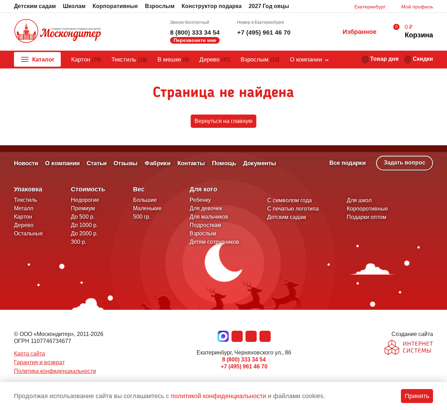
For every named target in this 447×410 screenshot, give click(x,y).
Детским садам (35, 6)
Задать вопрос (404, 163)
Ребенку (200, 200)
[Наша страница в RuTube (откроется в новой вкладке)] (265, 336)
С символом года (289, 200)
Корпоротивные (367, 209)
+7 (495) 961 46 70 (264, 32)
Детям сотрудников (214, 242)
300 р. (78, 242)
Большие (145, 200)
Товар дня (384, 59)
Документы (259, 163)
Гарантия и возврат (39, 362)
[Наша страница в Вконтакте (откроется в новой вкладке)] (237, 336)
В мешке (173, 59)
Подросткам (205, 225)
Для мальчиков (209, 217)
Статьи (97, 163)
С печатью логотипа (293, 209)
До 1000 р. (84, 225)
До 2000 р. (84, 233)
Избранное (359, 31)
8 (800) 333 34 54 (195, 32)
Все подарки (347, 163)
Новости (26, 163)
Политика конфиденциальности (55, 371)
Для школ (359, 200)
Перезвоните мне (195, 40)
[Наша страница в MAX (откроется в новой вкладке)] (223, 336)
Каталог (43, 59)
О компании (306, 59)
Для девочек (206, 208)
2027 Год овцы (269, 6)
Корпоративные (115, 6)
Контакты (191, 163)
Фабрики (157, 163)
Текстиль (129, 59)
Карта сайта (29, 354)
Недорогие (85, 200)
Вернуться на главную (223, 121)
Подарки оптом (366, 217)
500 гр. (142, 217)
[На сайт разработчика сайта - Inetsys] (408, 348)
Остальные (28, 233)
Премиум (83, 208)
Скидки (423, 59)
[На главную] (57, 32)
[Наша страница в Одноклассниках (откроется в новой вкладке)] (251, 336)
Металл (23, 208)
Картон (86, 59)
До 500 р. (83, 217)
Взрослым (160, 6)
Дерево (214, 59)
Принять (417, 396)
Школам (74, 6)
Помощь (224, 163)
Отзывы (125, 163)
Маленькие (147, 208)
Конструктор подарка (212, 6)
